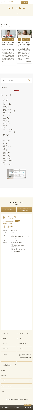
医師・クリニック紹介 (24, 333)
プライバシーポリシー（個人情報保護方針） (9, 364)
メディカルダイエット (8, 132)
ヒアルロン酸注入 (7, 160)
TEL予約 (16, 408)
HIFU (4, 150)
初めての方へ (6, 349)
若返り (4, 99)
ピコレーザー (6, 146)
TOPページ (3, 193)
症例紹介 (5, 343)
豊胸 (4, 120)
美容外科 (5, 103)
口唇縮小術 (6, 106)
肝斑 (4, 145)
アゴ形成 (5, 122)
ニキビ (4, 142)
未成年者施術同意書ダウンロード (25, 356)
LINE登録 (27, 408)
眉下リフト (6, 115)
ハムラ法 (5, 107)
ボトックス (6, 138)
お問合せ (21, 349)
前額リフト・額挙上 (8, 112)
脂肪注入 (5, 155)
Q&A (20, 338)
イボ (4, 148)
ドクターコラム (12, 193)
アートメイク (6, 164)
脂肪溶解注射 (6, 158)
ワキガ (4, 117)
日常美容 (5, 134)
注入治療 (5, 152)
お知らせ (5, 354)
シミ (4, 143)
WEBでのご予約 (8, 209)
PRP (4, 100)
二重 (4, 125)
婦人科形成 (6, 123)
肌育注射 (5, 153)
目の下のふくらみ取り (8, 110)
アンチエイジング (7, 129)
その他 (4, 162)
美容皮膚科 (6, 140)
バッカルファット (7, 104)
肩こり (4, 135)
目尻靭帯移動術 (7, 109)
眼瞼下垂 (5, 114)
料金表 (4, 338)
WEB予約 (25, 2)
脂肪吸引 (5, 118)
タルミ (4, 127)
